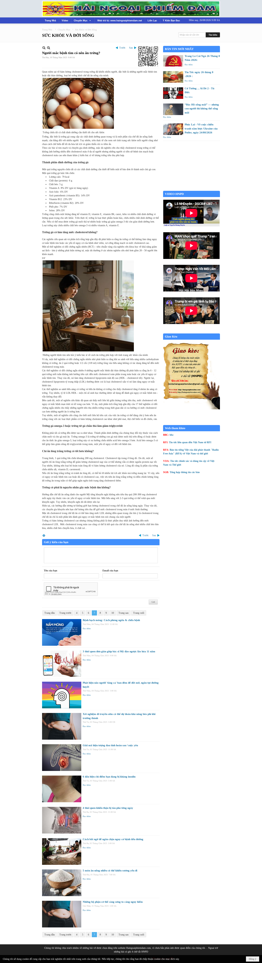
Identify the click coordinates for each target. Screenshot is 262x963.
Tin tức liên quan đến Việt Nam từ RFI (190, 442)
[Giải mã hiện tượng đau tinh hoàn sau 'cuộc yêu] (61, 757)
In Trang (44, 535)
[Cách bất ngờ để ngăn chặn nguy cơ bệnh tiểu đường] (61, 851)
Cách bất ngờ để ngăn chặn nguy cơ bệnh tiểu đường (113, 839)
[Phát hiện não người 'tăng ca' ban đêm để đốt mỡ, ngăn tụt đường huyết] (61, 695)
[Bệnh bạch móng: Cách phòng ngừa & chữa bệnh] (61, 632)
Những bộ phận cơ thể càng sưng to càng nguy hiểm (113, 901)
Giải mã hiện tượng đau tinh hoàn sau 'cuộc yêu (110, 745)
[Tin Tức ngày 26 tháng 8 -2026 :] (173, 77)
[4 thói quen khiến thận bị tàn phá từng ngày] (61, 820)
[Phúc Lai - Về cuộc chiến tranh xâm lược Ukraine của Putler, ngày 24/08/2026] (173, 129)
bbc (172, 435)
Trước (122, 47)
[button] (82, 20)
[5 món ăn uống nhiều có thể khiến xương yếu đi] (61, 882)
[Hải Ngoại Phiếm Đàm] (131, 9)
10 (112, 613)
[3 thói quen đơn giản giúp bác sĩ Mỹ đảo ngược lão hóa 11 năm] (61, 663)
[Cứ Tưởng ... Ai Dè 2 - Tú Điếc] (173, 93)
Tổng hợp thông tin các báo (185, 472)
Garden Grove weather (191, 189)
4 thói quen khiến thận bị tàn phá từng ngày (108, 808)
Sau (131, 47)
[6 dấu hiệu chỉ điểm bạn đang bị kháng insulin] (61, 789)
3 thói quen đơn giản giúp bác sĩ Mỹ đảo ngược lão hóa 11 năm (119, 651)
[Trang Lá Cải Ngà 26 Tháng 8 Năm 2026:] (173, 61)
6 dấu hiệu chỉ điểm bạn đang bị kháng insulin (109, 776)
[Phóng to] (48, 48)
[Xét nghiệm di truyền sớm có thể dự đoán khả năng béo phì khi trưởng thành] (61, 726)
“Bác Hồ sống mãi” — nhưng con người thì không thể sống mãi (202, 108)
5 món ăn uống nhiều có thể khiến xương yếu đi (110, 870)
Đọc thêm (87, 628)
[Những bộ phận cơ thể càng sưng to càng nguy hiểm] (61, 914)
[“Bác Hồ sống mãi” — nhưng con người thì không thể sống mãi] (173, 109)
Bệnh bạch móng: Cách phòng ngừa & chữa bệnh (111, 620)
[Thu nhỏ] (44, 48)
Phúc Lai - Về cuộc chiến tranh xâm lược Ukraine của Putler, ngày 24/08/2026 (201, 128)
